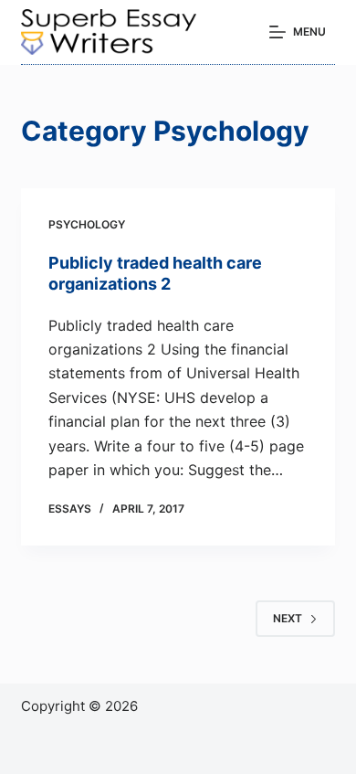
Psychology (86, 224)
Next (287, 618)
